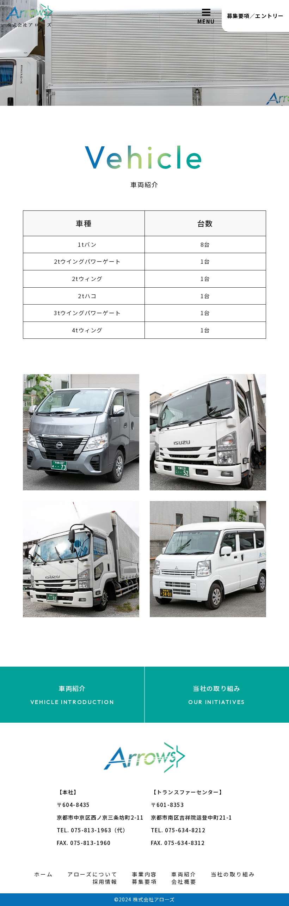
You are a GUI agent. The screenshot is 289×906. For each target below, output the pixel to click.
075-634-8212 (185, 830)
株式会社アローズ (154, 899)
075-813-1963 (91, 830)
